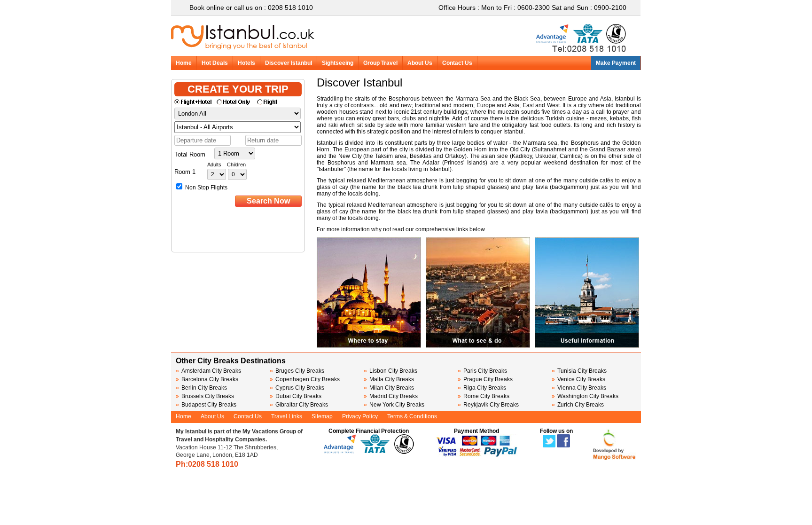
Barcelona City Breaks (207, 379)
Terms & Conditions (412, 416)
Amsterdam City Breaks (208, 371)
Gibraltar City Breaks (299, 404)
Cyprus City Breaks (297, 387)
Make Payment (616, 63)
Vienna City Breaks (579, 387)
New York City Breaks (394, 404)
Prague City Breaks (485, 379)
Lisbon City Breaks (390, 371)
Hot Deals (215, 63)
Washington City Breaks (585, 396)
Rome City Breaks (483, 396)
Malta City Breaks (389, 379)
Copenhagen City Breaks (305, 379)
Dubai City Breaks (295, 396)
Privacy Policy (360, 416)
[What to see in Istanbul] (478, 346)
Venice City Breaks (578, 379)
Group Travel (380, 63)
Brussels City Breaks (205, 396)
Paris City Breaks (482, 371)
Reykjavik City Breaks (488, 404)
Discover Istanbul (288, 63)
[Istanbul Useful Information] (587, 346)
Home (184, 63)
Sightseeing (337, 63)
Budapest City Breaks (206, 404)
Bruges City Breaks (297, 371)
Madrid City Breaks (391, 396)
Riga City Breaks (482, 387)
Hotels (246, 63)
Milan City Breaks (389, 387)
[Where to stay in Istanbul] (369, 346)
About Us (419, 63)
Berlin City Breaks (201, 387)
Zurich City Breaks (578, 404)
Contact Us (457, 63)
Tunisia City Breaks (580, 371)
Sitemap (322, 416)
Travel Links (286, 416)
